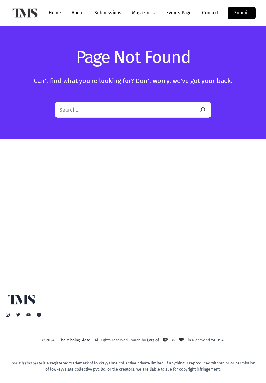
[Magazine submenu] (154, 13)
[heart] (181, 339)
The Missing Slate (74, 340)
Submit (241, 13)
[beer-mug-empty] (165, 339)
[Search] (202, 109)
